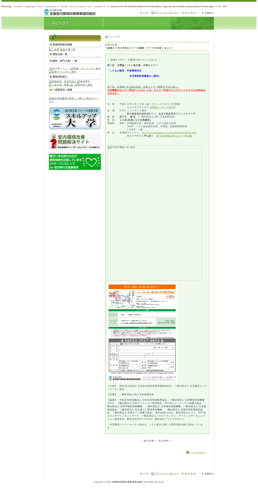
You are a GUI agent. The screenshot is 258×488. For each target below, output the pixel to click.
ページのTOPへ (197, 452)
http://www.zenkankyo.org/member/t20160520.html (169, 132)
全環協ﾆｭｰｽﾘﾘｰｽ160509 (163, 107)
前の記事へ (150, 440)
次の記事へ (164, 440)
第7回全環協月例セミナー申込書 (174, 136)
